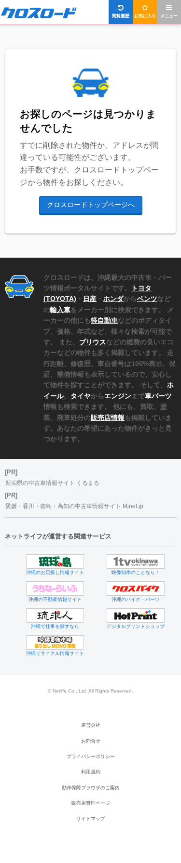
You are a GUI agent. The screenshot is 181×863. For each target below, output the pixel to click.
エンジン (117, 396)
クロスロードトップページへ (91, 205)
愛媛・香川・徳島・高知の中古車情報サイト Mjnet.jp (74, 506)
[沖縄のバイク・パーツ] (136, 588)
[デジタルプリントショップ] (136, 615)
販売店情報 (108, 417)
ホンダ (113, 298)
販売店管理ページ (90, 803)
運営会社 (90, 725)
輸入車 (60, 310)
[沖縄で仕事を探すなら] (55, 615)
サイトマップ (90, 818)
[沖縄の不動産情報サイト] (55, 588)
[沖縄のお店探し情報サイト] (55, 561)
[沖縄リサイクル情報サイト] (55, 642)
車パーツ (158, 396)
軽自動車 (104, 320)
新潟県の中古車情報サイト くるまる (52, 483)
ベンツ (147, 298)
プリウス (92, 342)
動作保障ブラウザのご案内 (91, 787)
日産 (90, 298)
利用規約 (90, 771)
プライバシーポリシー (91, 756)
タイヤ (80, 396)
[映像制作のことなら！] (136, 561)
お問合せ (90, 741)
